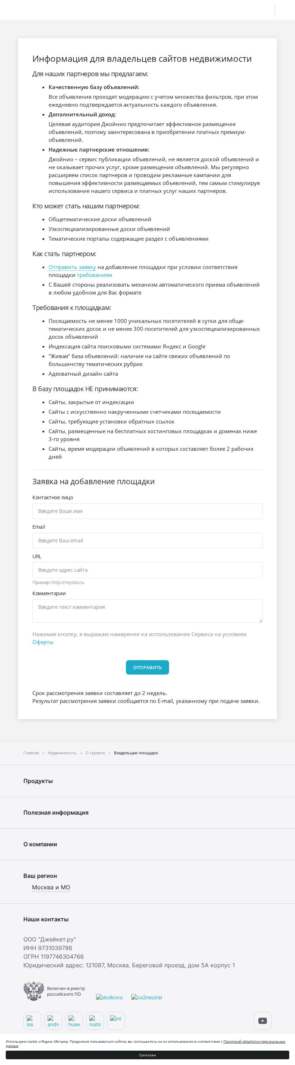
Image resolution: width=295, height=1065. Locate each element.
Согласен (147, 1054)
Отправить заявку (72, 266)
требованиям (94, 274)
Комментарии (48, 593)
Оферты (43, 641)
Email (38, 526)
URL (36, 556)
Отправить (147, 667)
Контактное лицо (52, 497)
